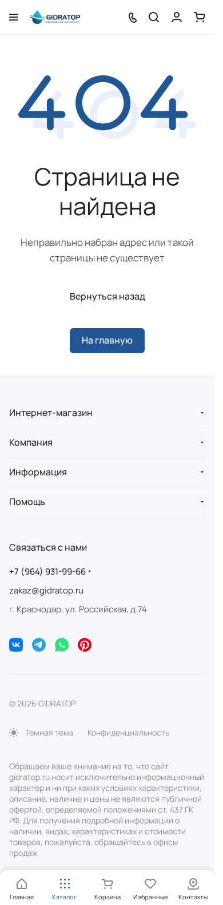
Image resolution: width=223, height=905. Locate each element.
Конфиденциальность (128, 732)
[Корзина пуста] (199, 17)
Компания (31, 442)
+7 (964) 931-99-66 (47, 571)
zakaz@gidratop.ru (46, 590)
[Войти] (176, 17)
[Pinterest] (84, 645)
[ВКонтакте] (16, 645)
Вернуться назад (107, 296)
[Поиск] (154, 17)
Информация (38, 472)
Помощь (27, 501)
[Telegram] (39, 645)
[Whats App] (62, 645)
